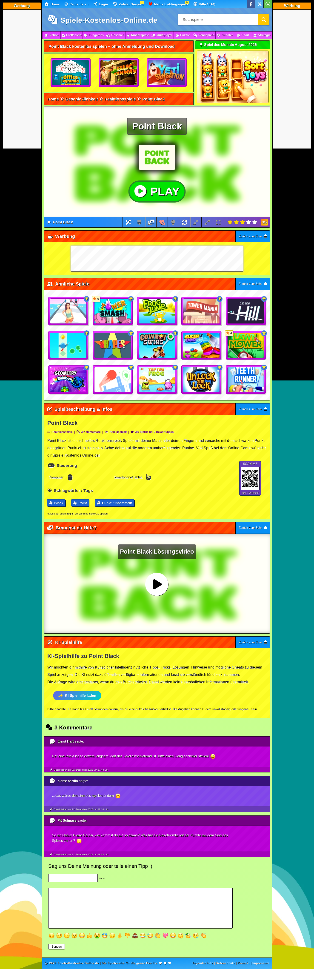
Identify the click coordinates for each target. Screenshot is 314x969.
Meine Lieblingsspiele (170, 4)
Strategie (264, 35)
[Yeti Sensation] (167, 73)
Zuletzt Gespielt (131, 4)
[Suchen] (263, 19)
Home (55, 4)
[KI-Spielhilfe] (128, 222)
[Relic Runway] (119, 73)
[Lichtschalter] (173, 222)
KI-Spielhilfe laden (80, 695)
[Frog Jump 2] (157, 311)
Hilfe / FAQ (206, 4)
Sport (245, 35)
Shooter (227, 35)
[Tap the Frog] (157, 380)
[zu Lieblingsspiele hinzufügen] (162, 222)
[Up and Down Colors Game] (113, 380)
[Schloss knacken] (201, 380)
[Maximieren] (207, 222)
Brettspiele (73, 35)
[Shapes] (113, 346)
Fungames (96, 35)
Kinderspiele (140, 35)
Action (54, 35)
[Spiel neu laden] (184, 222)
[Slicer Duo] (201, 346)
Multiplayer (164, 35)
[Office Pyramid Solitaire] (71, 73)
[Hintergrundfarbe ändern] (139, 222)
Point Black (63, 222)
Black (58, 503)
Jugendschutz (202, 963)
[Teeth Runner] (246, 380)
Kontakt (244, 963)
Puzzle (185, 35)
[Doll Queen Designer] (68, 311)
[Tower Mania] (201, 311)
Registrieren (78, 4)
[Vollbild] (218, 222)
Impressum (260, 963)
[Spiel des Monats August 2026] (232, 102)
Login (103, 4)
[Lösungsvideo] (151, 222)
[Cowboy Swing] (157, 346)
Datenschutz (225, 963)
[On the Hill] (246, 311)
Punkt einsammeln (116, 503)
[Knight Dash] (68, 346)
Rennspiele (206, 35)
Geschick (117, 35)
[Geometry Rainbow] (68, 380)
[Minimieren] (196, 222)
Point (82, 503)
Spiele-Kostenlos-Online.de (107, 20)
